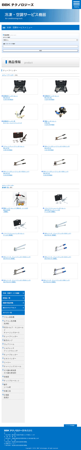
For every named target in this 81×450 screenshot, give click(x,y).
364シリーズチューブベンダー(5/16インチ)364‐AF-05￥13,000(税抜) (16, 173)
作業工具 (7, 391)
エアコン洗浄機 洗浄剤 (11, 322)
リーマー (7, 362)
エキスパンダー (10, 358)
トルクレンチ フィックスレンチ (11, 349)
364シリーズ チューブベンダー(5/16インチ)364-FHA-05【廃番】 (17, 281)
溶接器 (6, 377)
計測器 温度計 (7, 396)
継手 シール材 (7, 386)
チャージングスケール (12, 366)
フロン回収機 (9, 317)
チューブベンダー (11, 336)
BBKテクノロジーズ (18, 5)
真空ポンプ (8, 340)
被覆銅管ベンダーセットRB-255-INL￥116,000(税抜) (51, 97)
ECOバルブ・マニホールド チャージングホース (13, 330)
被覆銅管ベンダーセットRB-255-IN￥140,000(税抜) (10, 97)
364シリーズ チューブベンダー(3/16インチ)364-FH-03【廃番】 (17, 257)
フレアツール (9, 344)
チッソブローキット (12, 381)
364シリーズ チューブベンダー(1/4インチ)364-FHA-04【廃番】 (57, 257)
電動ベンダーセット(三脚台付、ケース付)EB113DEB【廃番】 (15, 210)
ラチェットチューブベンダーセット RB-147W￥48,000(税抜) (13, 148)
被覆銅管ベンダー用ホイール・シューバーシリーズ (12, 122)
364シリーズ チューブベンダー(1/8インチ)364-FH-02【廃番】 (57, 234)
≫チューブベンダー (8, 75)
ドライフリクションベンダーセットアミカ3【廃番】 (13, 234)
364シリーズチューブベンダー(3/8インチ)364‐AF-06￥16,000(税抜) (55, 173)
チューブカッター (11, 355)
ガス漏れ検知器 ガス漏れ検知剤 (11, 371)
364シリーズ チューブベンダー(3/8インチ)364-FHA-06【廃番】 (56, 281)
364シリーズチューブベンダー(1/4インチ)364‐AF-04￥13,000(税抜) (57, 148)
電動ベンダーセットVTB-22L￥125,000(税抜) (50, 123)
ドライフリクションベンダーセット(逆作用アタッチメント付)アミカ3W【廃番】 (55, 210)
